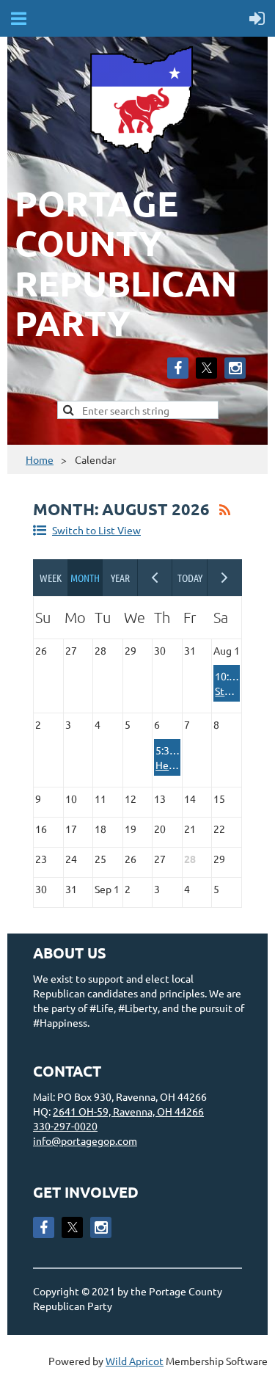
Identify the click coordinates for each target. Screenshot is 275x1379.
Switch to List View (96, 529)
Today (190, 577)
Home (40, 459)
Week (50, 577)
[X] (206, 368)
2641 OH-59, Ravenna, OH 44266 (128, 1111)
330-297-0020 (65, 1125)
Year (120, 577)
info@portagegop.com (85, 1140)
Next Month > (225, 577)
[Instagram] (235, 368)
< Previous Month (155, 577)
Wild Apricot (135, 1360)
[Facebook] (177, 368)
